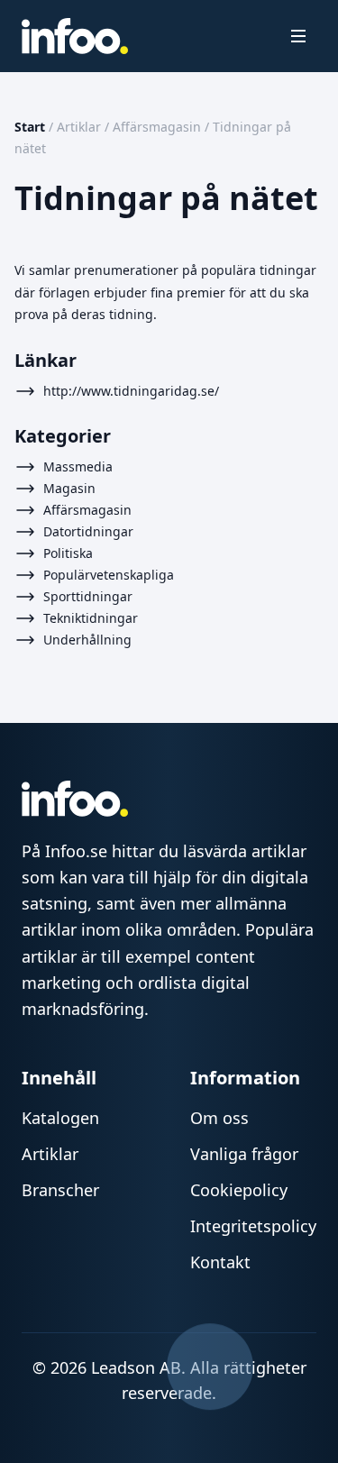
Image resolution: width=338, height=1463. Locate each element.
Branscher (60, 1190)
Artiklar (79, 126)
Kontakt (220, 1262)
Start (29, 126)
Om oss (219, 1118)
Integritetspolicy (253, 1226)
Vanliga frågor (244, 1154)
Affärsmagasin (157, 126)
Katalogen (60, 1118)
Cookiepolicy (239, 1190)
